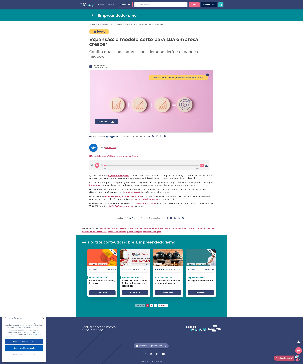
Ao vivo (111, 5)
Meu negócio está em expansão (149, 229)
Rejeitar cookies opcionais (24, 348)
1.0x (201, 165)
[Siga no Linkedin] (157, 354)
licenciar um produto (117, 232)
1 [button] (147, 305)
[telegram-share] (153, 136)
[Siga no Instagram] (145, 354)
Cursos (101, 5)
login (175, 77)
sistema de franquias (152, 232)
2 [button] (151, 305)
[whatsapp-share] (161, 136)
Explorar (123, 5)
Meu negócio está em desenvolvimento (117, 229)
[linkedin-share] (149, 136)
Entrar (194, 5)
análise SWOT (190, 229)
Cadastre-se (208, 5)
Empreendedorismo (155, 242)
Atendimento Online (145, 203)
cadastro (165, 77)
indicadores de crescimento (94, 232)
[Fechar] (43, 318)
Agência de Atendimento (120, 206)
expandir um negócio (118, 175)
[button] (140, 305)
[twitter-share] (157, 136)
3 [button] (155, 305)
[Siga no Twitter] (151, 354)
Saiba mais (102, 293)
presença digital (134, 232)
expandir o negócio (206, 229)
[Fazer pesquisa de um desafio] (185, 4)
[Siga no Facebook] (139, 354)
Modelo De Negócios (174, 229)
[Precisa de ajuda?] (297, 358)
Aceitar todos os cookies (24, 342)
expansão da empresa (147, 199)
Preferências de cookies (24, 355)
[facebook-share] (145, 136)
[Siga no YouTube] (163, 354)
